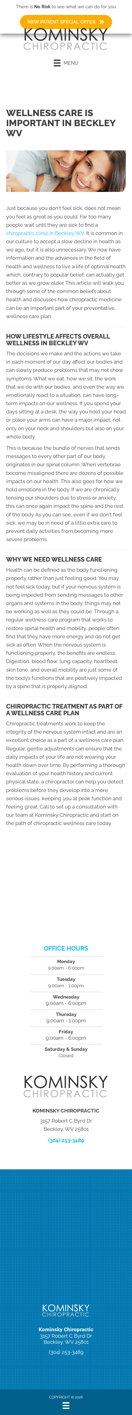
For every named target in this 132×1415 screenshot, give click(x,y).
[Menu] (66, 1405)
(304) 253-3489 (66, 1140)
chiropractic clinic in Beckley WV (45, 233)
